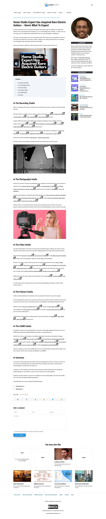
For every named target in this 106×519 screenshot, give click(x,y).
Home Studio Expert (18, 484)
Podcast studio (51, 12)
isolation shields (19, 319)
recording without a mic (18, 117)
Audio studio (27, 12)
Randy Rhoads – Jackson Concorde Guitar (39, 137)
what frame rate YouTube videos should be (33, 265)
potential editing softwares (50, 342)
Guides (60, 12)
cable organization (31, 117)
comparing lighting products (48, 186)
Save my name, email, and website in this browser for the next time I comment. (29, 431)
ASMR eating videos (36, 342)
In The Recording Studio (23, 83)
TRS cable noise (22, 133)
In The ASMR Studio (22, 92)
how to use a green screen (28, 345)
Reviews (69, 12)
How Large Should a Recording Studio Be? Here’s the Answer (86, 108)
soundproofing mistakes (34, 133)
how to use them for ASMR (33, 339)
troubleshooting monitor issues (23, 268)
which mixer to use (28, 127)
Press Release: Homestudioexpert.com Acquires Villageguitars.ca (86, 79)
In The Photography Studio (24, 85)
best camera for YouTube (40, 255)
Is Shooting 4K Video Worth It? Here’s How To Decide (86, 116)
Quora (83, 457)
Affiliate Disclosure (39, 484)
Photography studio (39, 12)
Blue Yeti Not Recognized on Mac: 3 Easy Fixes (86, 97)
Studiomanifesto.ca (20, 386)
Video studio (17, 12)
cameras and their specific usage (29, 186)
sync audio (47, 276)
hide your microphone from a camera (31, 306)
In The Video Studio (22, 87)
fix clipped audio (56, 276)
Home (42, 457)
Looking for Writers (59, 462)
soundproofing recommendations (48, 345)
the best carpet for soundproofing (32, 271)
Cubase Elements (17, 127)
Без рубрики (24, 17)
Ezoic (22, 452)
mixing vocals (48, 114)
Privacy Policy (17, 494)
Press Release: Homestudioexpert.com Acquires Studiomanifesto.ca (85, 89)
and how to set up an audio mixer (50, 271)
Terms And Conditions (60, 484)
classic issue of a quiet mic (52, 133)
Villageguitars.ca (19, 389)
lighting (53, 189)
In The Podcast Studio (23, 90)
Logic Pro (23, 124)
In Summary (20, 95)
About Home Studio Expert (82, 484)
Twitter (61, 494)
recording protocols (57, 114)
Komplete (31, 124)
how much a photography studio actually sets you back (28, 198)
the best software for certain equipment (45, 124)
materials (52, 316)
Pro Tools (59, 124)
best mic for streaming (26, 255)
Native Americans (86, 57)
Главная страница (17, 17)
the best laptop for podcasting (30, 309)
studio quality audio (52, 306)
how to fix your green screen (29, 201)
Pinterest (67, 494)
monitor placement (42, 117)
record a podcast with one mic (54, 309)
